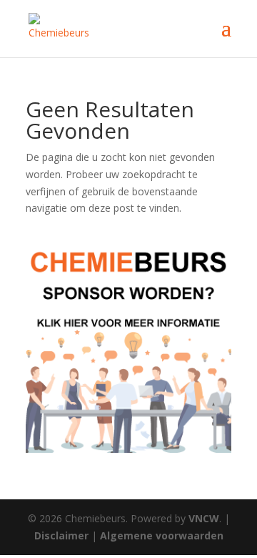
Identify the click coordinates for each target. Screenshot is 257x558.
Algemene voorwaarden (161, 535)
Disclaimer (61, 535)
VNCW (203, 518)
